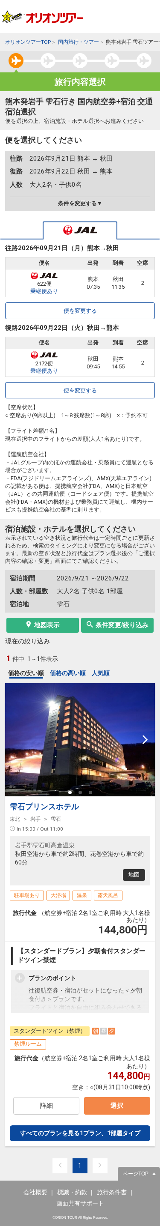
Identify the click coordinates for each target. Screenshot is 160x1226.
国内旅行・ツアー (78, 42)
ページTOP (135, 1174)
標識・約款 (72, 1192)
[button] (70, 792)
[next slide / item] (145, 739)
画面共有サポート (80, 1203)
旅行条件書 (112, 1192)
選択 (117, 1105)
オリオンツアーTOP (28, 42)
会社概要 (35, 1192)
